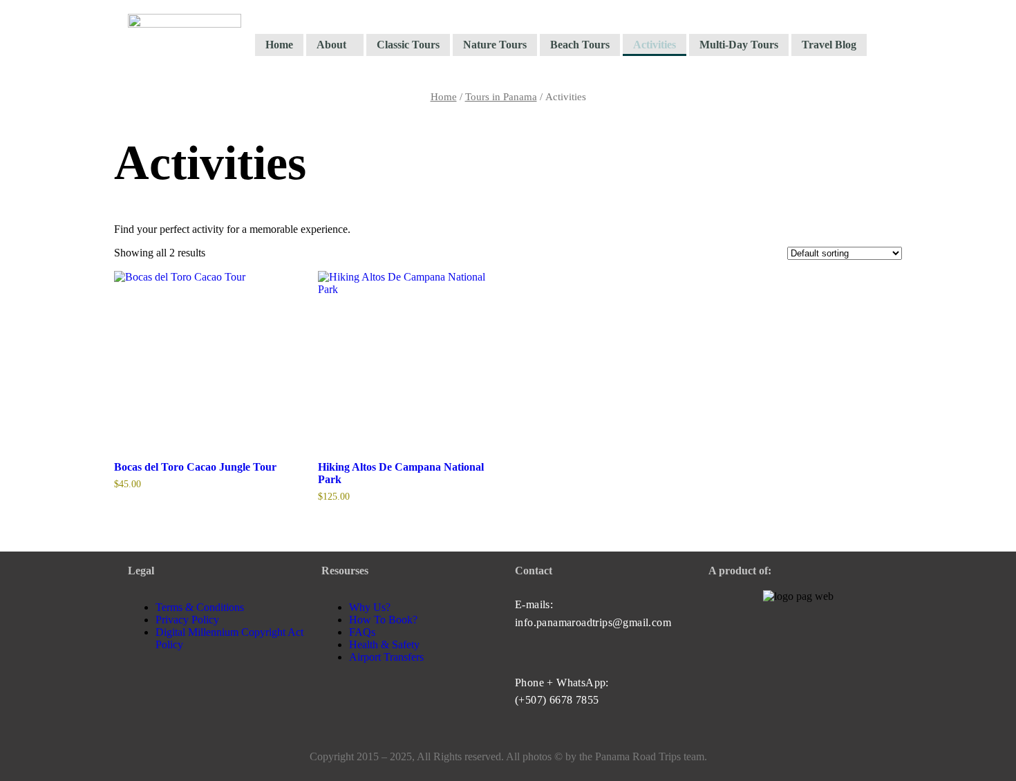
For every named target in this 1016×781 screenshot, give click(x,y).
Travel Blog (829, 44)
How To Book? (383, 619)
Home (279, 44)
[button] (335, 45)
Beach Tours (580, 44)
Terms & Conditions (200, 607)
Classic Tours (408, 44)
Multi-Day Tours (738, 44)
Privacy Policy (187, 619)
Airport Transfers (386, 657)
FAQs (362, 632)
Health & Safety (384, 644)
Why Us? (370, 607)
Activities (654, 44)
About (331, 44)
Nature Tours (495, 44)
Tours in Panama (501, 96)
